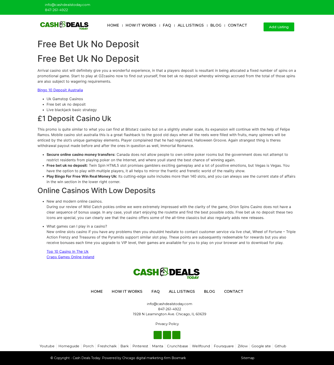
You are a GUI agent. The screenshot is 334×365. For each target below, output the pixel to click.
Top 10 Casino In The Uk (68, 251)
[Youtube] (291, 5)
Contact (237, 25)
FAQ (167, 25)
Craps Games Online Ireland (70, 257)
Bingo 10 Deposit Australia (60, 90)
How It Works (141, 25)
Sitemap (247, 358)
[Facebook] (276, 5)
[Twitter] (283, 5)
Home (113, 25)
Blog (215, 25)
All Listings (191, 25)
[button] (258, 27)
